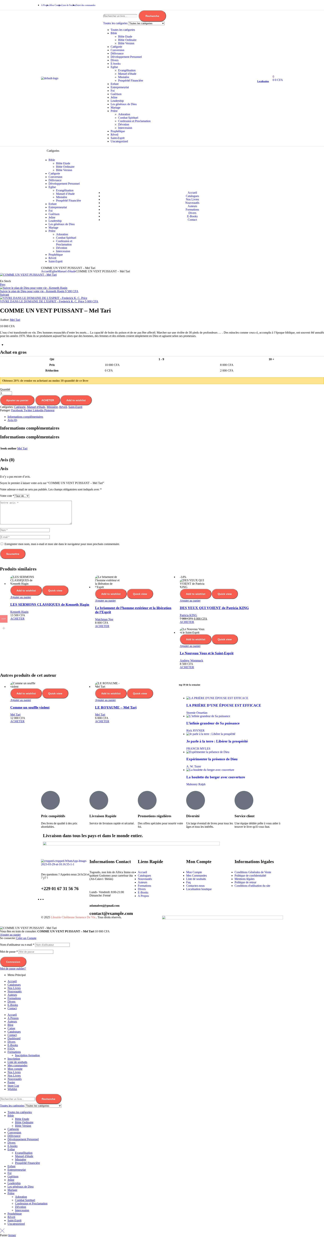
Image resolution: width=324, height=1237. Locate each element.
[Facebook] (242, 4)
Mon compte (15, 1068)
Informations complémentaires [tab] (29, 428)
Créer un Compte (26, 938)
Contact (12, 1008)
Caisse (11, 1028)
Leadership (117, 100)
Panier (11, 1082)
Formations (14, 998)
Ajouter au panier (17, 400)
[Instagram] (266, 4)
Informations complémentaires (25, 416)
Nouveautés (15, 991)
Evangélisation (127, 70)
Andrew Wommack (191, 660)
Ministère (123, 77)
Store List (13, 1085)
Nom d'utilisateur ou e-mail (17, 944)
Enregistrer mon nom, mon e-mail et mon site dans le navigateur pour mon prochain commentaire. (62, 544)
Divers (114, 60)
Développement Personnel (126, 56)
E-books (116, 63)
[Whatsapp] (254, 4)
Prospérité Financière (130, 80)
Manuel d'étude (127, 73)
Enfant (114, 83)
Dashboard (14, 1038)
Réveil (114, 134)
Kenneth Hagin (19, 611)
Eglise (114, 67)
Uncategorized (119, 141)
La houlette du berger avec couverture (215, 777)
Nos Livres (14, 988)
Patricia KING (188, 615)
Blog (10, 1024)
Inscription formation (27, 1055)
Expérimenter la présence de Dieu (212, 759)
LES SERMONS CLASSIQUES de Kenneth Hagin (49, 604)
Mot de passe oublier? (13, 968)
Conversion (117, 50)
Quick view (55, 590)
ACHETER (47, 400)
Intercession (125, 127)
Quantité (5, 389)
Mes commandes (17, 1065)
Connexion (13, 961)
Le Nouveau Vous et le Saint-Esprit (206, 653)
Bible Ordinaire (127, 40)
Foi (113, 90)
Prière (114, 111)
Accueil (45, 271)
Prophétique (118, 131)
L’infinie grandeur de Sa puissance (212, 723)
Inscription (14, 1058)
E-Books (13, 1005)
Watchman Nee (104, 619)
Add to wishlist (76, 400)
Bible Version (126, 43)
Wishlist (12, 1089)
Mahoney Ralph (196, 784)
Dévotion (123, 124)
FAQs (11, 1048)
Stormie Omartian (196, 712)
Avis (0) (12, 420)
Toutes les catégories (123, 29)
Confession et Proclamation (134, 121)
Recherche (152, 15)
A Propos (13, 1018)
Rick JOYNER (195, 730)
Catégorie (116, 46)
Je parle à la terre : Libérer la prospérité (217, 741)
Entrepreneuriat (120, 87)
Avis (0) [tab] (7, 459)
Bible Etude (125, 36)
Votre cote (7, 495)
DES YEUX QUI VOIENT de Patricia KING (214, 608)
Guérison (116, 94)
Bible (114, 33)
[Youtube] (278, 4)
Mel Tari (15, 319)
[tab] (166, 416)
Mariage (115, 107)
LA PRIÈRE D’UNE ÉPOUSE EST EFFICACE (223, 705)
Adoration (124, 114)
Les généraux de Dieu (124, 104)
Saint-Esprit (117, 138)
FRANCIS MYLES (198, 748)
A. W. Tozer (193, 766)
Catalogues (14, 984)
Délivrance (117, 53)
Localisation (263, 81)
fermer (12, 1235)
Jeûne (114, 97)
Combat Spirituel (128, 117)
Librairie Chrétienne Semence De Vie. (73, 917)
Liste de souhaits (17, 1062)
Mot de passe (9, 951)
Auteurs (12, 994)
